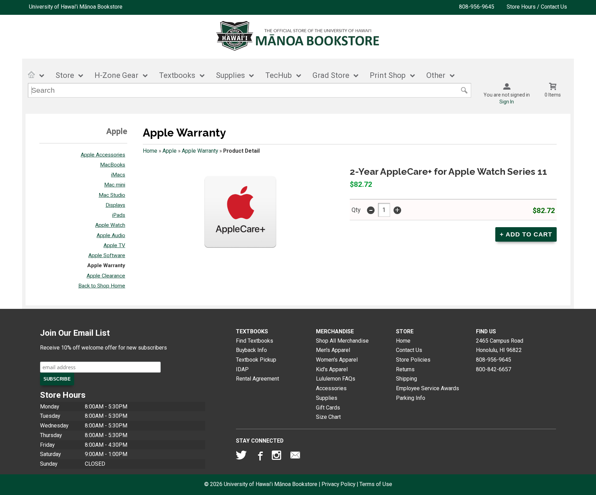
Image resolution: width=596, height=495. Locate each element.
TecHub (278, 75)
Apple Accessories (103, 155)
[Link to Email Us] (295, 457)
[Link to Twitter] (241, 457)
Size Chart (328, 417)
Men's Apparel (333, 350)
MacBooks (112, 165)
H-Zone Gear (116, 75)
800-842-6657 (493, 369)
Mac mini (114, 185)
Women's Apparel (337, 359)
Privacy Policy (338, 484)
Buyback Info (251, 350)
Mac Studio (112, 195)
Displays (115, 205)
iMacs (118, 175)
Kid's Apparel (332, 369)
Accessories (331, 388)
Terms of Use (375, 484)
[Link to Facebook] (259, 457)
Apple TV (114, 245)
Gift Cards (328, 407)
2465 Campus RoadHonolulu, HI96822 (499, 345)
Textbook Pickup (256, 359)
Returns (405, 369)
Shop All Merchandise (342, 340)
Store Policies (413, 359)
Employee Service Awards (427, 388)
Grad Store (330, 75)
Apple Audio (111, 235)
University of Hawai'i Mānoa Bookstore (75, 6)
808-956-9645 (476, 6)
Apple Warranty (106, 265)
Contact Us (409, 350)
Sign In (506, 101)
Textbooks (177, 75)
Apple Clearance (106, 276)
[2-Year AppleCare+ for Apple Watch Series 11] (240, 218)
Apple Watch (110, 225)
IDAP (242, 369)
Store (65, 75)
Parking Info (410, 398)
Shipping (406, 378)
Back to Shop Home (101, 286)
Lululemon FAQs (335, 378)
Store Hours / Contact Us (537, 6)
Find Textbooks (254, 340)
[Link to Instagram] (277, 457)
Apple (169, 151)
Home (150, 151)
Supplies (230, 75)
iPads (118, 215)
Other (435, 75)
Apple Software (106, 255)
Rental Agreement (257, 378)
